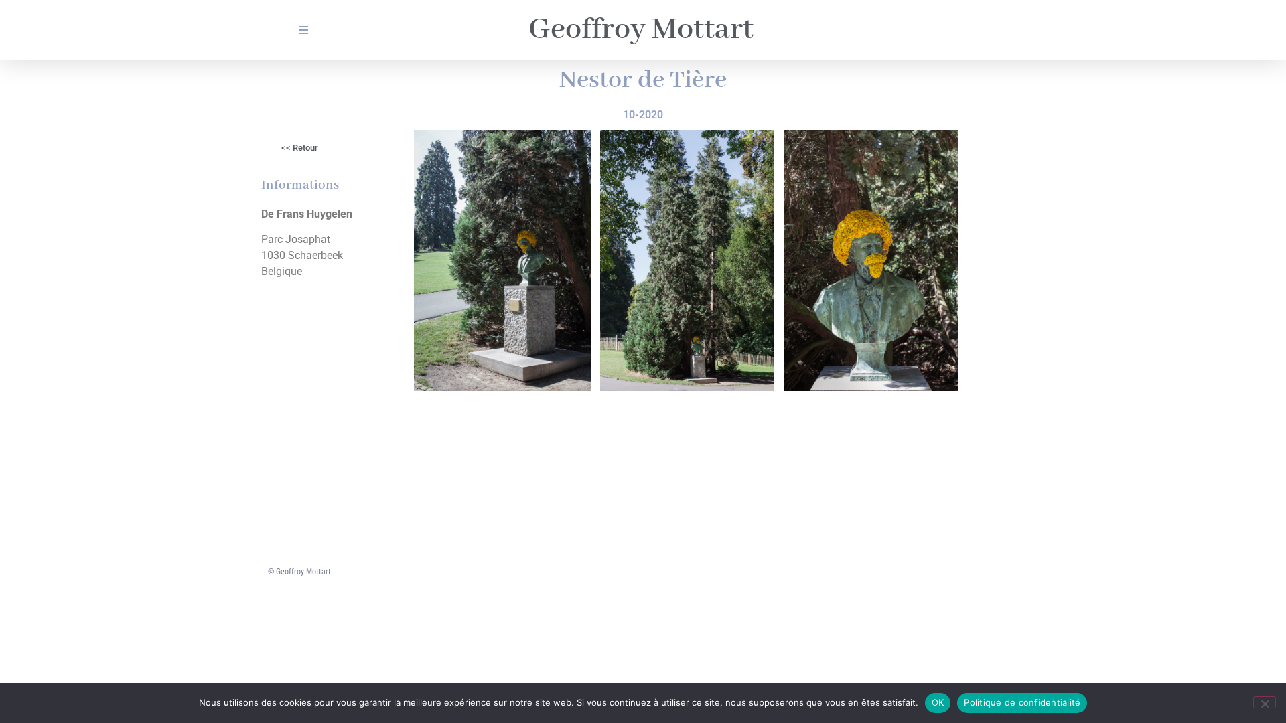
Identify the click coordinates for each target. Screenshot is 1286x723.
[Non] (1264, 702)
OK (938, 702)
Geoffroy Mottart (641, 30)
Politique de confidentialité (1022, 702)
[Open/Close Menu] (303, 30)
